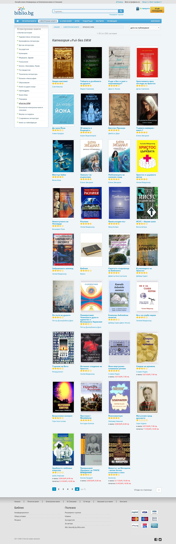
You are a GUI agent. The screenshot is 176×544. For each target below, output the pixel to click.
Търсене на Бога (60, 366)
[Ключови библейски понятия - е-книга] (119, 296)
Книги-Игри (23, 95)
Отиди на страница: (143, 489)
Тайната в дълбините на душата (90, 82)
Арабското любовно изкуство (62, 469)
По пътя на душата (61, 315)
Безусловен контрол (62, 415)
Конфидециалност (21, 512)
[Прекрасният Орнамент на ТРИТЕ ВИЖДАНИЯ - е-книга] (91, 449)
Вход (144, 2)
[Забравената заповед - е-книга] (63, 249)
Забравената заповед (62, 268)
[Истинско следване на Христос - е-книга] (91, 347)
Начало (57, 27)
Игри (77, 21)
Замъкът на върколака (85, 175)
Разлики (84, 221)
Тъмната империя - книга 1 (145, 129)
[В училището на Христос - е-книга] (147, 249)
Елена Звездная (142, 135)
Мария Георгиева (87, 89)
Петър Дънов (57, 320)
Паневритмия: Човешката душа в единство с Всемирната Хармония (91, 318)
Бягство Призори (116, 128)
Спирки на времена (145, 366)
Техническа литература (28, 74)
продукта (145, 8)
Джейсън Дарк (113, 133)
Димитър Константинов (117, 276)
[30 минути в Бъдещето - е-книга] (91, 109)
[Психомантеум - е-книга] (119, 397)
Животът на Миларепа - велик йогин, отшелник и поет (119, 470)
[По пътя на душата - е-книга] (63, 296)
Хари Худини (141, 423)
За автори (69, 523)
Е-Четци (87, 501)
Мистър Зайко (59, 174)
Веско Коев (56, 180)
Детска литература (26, 45)
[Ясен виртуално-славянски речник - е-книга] (119, 347)
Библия (84, 268)
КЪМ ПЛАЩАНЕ (157, 10)
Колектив (112, 478)
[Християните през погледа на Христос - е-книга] (147, 62)
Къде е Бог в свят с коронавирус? (117, 82)
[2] (77, 489)
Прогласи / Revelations (85, 416)
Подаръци (88, 21)
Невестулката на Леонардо (60, 222)
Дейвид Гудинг (142, 276)
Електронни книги (48, 21)
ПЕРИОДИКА (24, 91)
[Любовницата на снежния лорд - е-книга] (119, 156)
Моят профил (155, 2)
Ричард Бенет (57, 371)
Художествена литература (29, 37)
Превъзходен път (116, 221)
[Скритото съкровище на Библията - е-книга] (119, 249)
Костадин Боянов (87, 423)
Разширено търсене (116, 14)
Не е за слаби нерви (146, 315)
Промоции (112, 21)
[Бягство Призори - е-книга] (119, 109)
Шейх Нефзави (58, 475)
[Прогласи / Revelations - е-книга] (91, 397)
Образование (24, 82)
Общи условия (20, 516)
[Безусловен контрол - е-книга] (63, 397)
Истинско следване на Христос (91, 367)
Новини (68, 516)
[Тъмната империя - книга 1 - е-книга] (147, 109)
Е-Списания (66, 21)
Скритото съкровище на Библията (118, 269)
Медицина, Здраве (26, 57)
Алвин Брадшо (58, 133)
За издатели (70, 520)
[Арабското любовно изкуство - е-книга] (63, 449)
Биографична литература (29, 41)
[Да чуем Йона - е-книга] (63, 109)
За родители (24, 49)
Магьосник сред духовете (144, 416)
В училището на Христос (144, 269)
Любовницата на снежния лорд (116, 175)
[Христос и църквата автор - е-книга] (147, 156)
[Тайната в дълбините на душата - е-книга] (91, 62)
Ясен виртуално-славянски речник (117, 367)
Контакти (155, 21)
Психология (23, 62)
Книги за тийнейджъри (28, 122)
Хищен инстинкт (60, 81)
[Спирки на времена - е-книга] (147, 347)
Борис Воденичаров (88, 135)
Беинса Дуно (96, 327)
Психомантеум (115, 415)
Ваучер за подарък (26, 114)
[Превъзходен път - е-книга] (119, 202)
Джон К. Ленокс (114, 89)
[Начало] (17, 21)
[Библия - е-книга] (91, 249)
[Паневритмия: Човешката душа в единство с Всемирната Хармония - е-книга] (91, 296)
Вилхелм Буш (141, 227)
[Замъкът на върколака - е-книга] (91, 156)
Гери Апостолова (59, 421)
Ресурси (17, 520)
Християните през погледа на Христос (146, 82)
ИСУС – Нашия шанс (146, 221)
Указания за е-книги (105, 501)
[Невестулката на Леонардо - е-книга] (63, 202)
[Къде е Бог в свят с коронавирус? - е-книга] (119, 62)
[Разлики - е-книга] (91, 202)
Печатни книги (29, 21)
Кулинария (23, 53)
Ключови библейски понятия (118, 316)
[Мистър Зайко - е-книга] (63, 156)
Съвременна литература (29, 118)
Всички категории (25, 32)
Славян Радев (113, 374)
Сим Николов (57, 86)
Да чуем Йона (58, 128)
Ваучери (100, 21)
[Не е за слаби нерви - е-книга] (147, 296)
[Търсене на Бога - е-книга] (63, 347)
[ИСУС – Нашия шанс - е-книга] (147, 202)
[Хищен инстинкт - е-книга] (63, 62)
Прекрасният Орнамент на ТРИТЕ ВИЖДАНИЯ (89, 470)
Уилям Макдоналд (143, 182)
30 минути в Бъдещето (86, 129)
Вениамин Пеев (58, 229)
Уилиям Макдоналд (143, 320)
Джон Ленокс (125, 323)
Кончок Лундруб (86, 478)
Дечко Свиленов (142, 89)
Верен (82, 274)
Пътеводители (25, 70)
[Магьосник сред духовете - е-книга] (147, 397)
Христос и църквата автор (146, 175)
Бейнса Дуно (68, 320)
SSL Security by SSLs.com (75, 527)
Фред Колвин (113, 227)
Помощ (120, 2)
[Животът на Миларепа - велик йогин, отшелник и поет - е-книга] (119, 449)
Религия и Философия (27, 78)
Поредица (23, 99)
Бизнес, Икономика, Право (29, 66)
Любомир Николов (115, 421)
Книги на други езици (27, 86)
